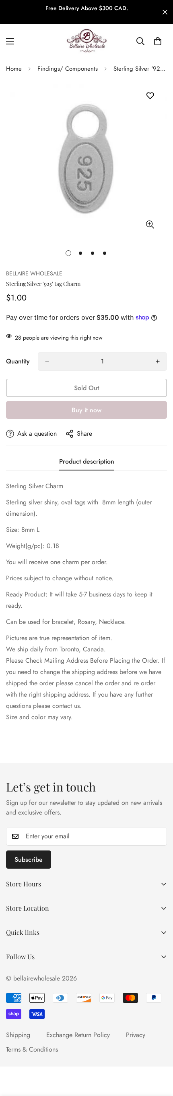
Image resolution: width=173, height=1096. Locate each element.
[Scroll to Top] (158, 1053)
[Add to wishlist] (150, 96)
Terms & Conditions (32, 1049)
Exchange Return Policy (78, 1034)
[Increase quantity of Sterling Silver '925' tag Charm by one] (158, 361)
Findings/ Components (67, 68)
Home (14, 68)
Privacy (135, 1034)
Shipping (18, 1034)
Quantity (18, 361)
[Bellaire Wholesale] (86, 41)
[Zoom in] (150, 224)
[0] (157, 41)
